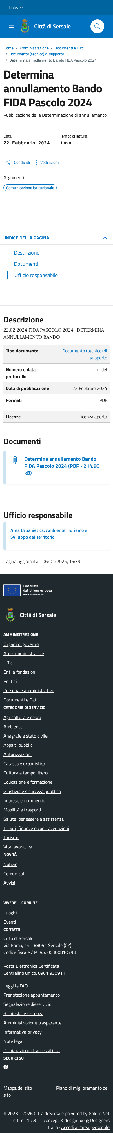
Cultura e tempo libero (25, 772)
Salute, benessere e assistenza (33, 819)
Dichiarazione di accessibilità (31, 1050)
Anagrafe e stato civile (25, 735)
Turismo (11, 837)
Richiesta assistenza (23, 1013)
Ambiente (13, 726)
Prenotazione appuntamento (31, 994)
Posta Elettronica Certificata (31, 966)
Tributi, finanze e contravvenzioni (36, 828)
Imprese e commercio (24, 800)
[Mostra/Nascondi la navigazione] (11, 25)
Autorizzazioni (17, 754)
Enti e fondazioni (20, 671)
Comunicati (14, 873)
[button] (16, 7)
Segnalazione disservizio (27, 1004)
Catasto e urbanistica (24, 763)
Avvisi (9, 882)
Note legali (14, 1041)
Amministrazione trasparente (32, 1022)
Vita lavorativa (17, 846)
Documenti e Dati (20, 699)
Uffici (8, 662)
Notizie (10, 864)
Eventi (9, 921)
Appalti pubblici (18, 745)
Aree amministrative (23, 653)
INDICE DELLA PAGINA (27, 237)
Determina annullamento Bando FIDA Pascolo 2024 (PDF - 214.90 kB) (61, 466)
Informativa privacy (22, 1031)
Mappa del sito (17, 1087)
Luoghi (10, 912)
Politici (10, 681)
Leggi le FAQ (15, 985)
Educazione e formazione (27, 782)
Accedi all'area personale (85, 1127)
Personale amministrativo (28, 690)
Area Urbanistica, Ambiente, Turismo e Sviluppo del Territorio (48, 534)
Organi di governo (21, 644)
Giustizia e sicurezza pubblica (32, 791)
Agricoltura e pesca (22, 717)
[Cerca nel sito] (97, 26)
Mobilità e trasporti (22, 809)
